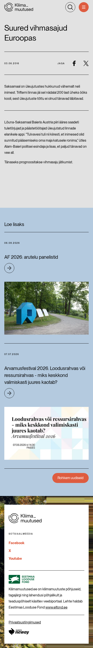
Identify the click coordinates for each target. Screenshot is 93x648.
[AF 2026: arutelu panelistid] (46, 308)
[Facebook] (74, 63)
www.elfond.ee (56, 607)
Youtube (15, 558)
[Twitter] (86, 63)
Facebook (16, 543)
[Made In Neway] (19, 631)
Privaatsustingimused (25, 622)
